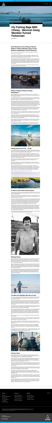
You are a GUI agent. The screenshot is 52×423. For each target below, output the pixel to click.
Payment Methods (5, 401)
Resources (16, 393)
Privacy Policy (4, 397)
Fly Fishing (14, 38)
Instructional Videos (17, 399)
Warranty (3, 395)
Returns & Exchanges (30, 396)
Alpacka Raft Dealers (17, 395)
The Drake (26, 52)
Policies (3, 393)
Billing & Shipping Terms (6, 396)
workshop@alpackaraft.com (6, 416)
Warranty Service (30, 397)
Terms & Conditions (5, 399)
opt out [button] (11, 410)
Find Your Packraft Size (18, 400)
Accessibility (4, 400)
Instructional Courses (18, 397)
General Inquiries (30, 395)
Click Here (14, 0)
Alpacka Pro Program (30, 399)
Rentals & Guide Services (18, 396)
